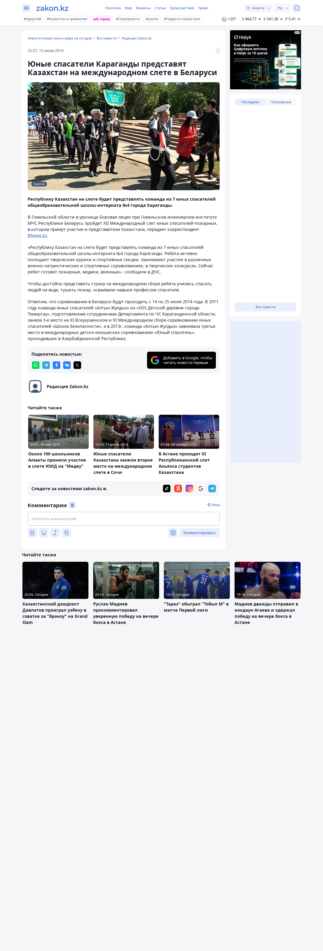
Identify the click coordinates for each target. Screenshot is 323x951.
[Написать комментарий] (124, 519)
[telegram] (46, 365)
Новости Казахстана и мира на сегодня (60, 38)
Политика (113, 8)
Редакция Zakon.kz (137, 38)
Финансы (143, 8)
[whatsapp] (35, 365)
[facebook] (56, 365)
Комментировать (199, 532)
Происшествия (182, 8)
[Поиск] (296, 8)
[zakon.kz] (52, 8)
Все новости (107, 38)
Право (203, 8)
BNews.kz (37, 235)
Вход (216, 504)
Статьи (160, 8)
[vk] (67, 365)
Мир (128, 8)
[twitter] (77, 365)
